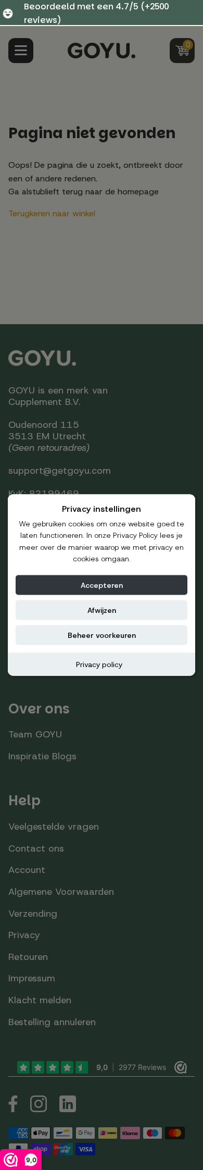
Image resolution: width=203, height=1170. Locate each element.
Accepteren (102, 584)
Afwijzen (101, 609)
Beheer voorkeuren (102, 634)
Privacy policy (99, 664)
